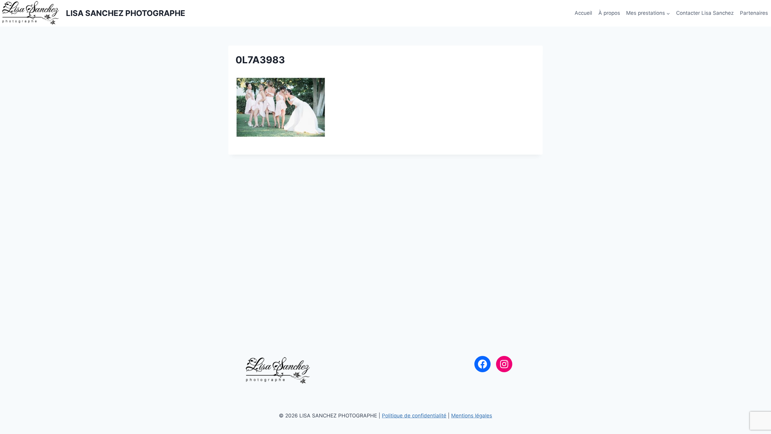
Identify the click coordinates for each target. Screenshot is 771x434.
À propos (609, 13)
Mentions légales (471, 416)
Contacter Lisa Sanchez (705, 13)
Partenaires (754, 13)
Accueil (583, 13)
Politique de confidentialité (414, 416)
